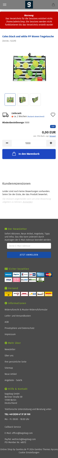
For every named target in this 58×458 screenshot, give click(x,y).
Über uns (9, 355)
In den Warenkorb (29, 153)
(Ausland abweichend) (35, 117)
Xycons (54, 449)
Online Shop (6, 449)
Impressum (10, 334)
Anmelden (27, 202)
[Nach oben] (51, 453)
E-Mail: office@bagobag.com (19, 433)
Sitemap (9, 368)
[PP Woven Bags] (29, 4)
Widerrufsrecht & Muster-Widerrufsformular (26, 309)
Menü (4, 4)
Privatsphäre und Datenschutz (19, 328)
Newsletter (10, 349)
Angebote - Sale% (13, 380)
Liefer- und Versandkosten (18, 316)
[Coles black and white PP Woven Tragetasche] (29, 65)
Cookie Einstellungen (29, 452)
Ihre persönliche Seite (15, 361)
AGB (7, 322)
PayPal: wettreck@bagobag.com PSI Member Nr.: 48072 (20, 441)
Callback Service (13, 427)
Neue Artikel (11, 374)
